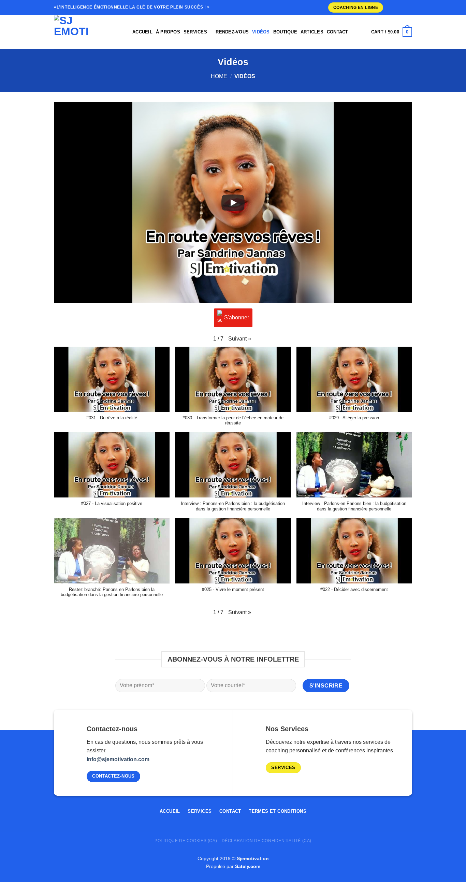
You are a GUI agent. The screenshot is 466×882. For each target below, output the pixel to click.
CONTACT (337, 31)
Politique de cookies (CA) (186, 840)
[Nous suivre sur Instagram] (389, 7)
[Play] (233, 202)
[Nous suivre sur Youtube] (409, 7)
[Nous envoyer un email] (396, 7)
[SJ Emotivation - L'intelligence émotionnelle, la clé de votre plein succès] (88, 32)
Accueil (142, 31)
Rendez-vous (232, 31)
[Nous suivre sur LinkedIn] (402, 7)
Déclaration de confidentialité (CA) (266, 840)
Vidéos (261, 31)
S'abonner (236, 317)
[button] (239, 338)
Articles (312, 31)
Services (195, 31)
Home (219, 76)
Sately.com (247, 866)
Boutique (285, 31)
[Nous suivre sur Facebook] (385, 814)
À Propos (168, 31)
